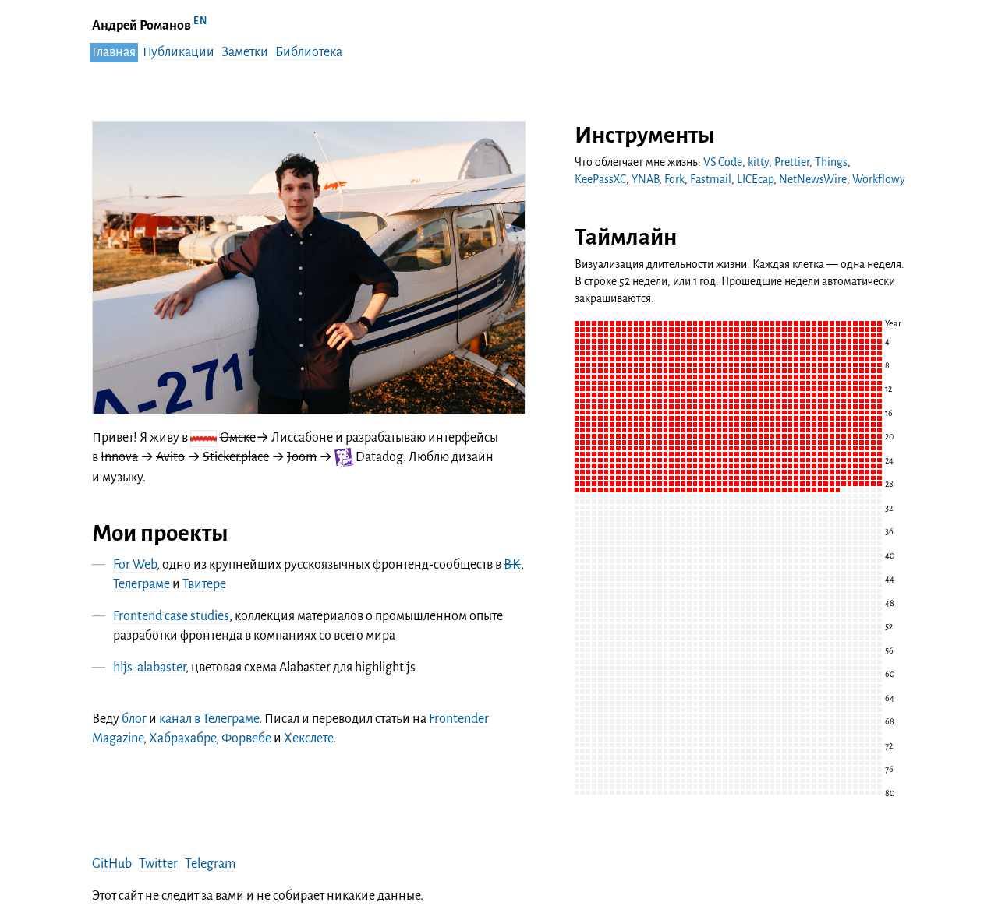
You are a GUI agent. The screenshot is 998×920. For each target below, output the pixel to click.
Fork (674, 179)
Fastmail (710, 179)
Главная (114, 52)
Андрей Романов (141, 26)
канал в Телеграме (209, 719)
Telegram (210, 864)
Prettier (791, 162)
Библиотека (308, 52)
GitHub (112, 864)
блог (134, 719)
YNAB (645, 179)
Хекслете (308, 738)
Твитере (204, 584)
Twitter (158, 864)
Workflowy (878, 179)
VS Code (722, 162)
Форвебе (246, 738)
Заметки (244, 52)
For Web (135, 565)
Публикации (178, 52)
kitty (758, 162)
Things (831, 162)
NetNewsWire (813, 179)
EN (200, 21)
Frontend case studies (171, 616)
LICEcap (755, 179)
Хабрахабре (182, 738)
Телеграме (141, 584)
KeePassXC (600, 179)
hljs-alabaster (149, 668)
